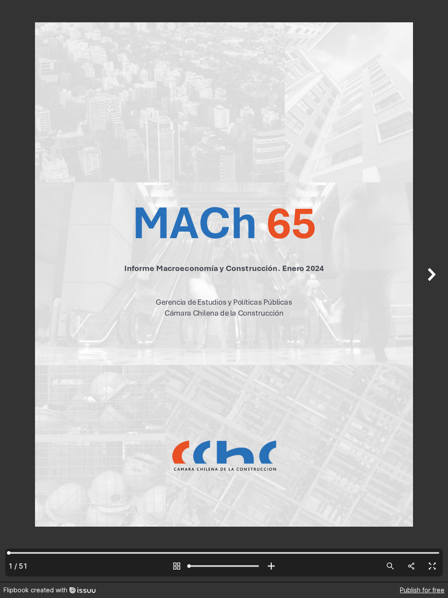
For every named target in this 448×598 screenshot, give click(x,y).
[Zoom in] (271, 566)
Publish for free (422, 590)
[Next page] (430, 291)
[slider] (224, 566)
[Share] (411, 566)
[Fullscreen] (432, 566)
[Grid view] (177, 566)
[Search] (390, 566)
